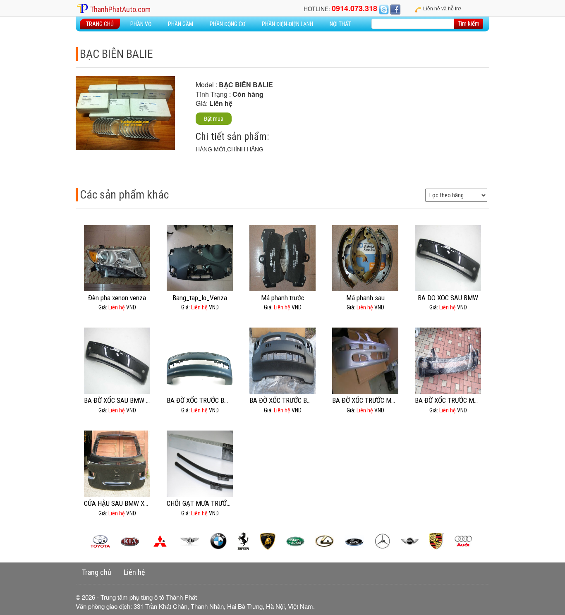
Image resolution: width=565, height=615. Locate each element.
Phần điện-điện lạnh (287, 24)
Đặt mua (213, 118)
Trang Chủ (100, 24)
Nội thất (340, 24)
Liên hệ (134, 572)
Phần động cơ (227, 24)
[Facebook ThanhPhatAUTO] (395, 9)
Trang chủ (96, 572)
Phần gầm (180, 24)
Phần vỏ (140, 24)
